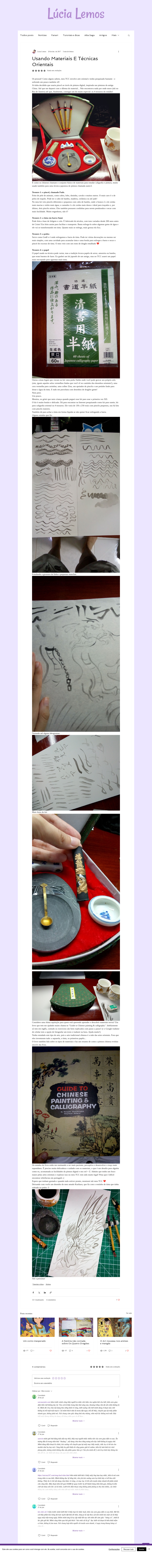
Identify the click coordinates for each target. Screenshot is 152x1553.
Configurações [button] (114, 1549)
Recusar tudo (129, 1549)
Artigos (103, 35)
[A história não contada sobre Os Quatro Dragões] (76, 1327)
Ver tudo (129, 1313)
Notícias (42, 35)
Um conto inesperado (34, 1341)
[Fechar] (149, 1549)
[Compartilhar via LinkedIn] (45, 1292)
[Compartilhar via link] (51, 1292)
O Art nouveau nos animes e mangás (114, 1342)
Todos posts (26, 35)
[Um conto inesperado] (37, 1327)
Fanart (54, 35)
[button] (129, 35)
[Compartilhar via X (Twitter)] (39, 1292)
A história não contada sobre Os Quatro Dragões (75, 1342)
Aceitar (141, 1549)
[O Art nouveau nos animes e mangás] (114, 1327)
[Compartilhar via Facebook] (33, 1292)
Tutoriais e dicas (71, 35)
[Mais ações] (118, 51)
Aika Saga (89, 35)
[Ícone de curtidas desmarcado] (39, 1425)
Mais (114, 35)
